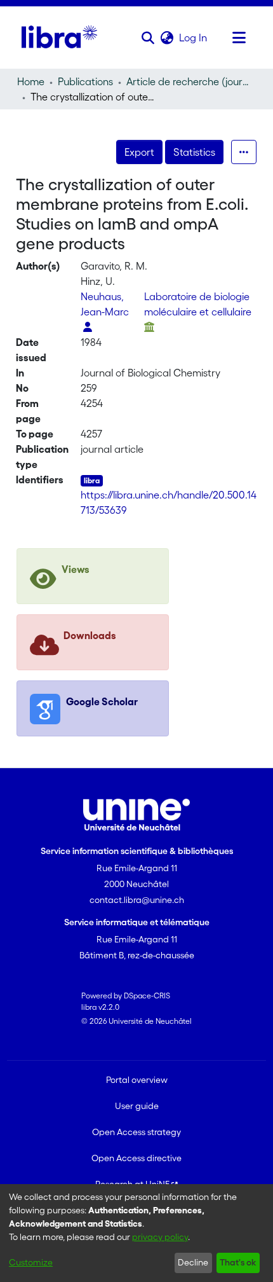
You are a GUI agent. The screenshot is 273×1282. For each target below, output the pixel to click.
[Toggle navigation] (238, 37)
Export (139, 152)
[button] (148, 37)
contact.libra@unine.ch (137, 900)
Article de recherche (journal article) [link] (189, 81)
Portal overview (137, 1080)
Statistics (194, 152)
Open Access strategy (136, 1132)
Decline (193, 1262)
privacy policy (160, 1237)
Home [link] (30, 81)
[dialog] (136, 1233)
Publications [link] (85, 81)
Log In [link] (193, 37)
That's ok (238, 1262)
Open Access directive (136, 1158)
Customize (31, 1262)
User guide (137, 1106)
